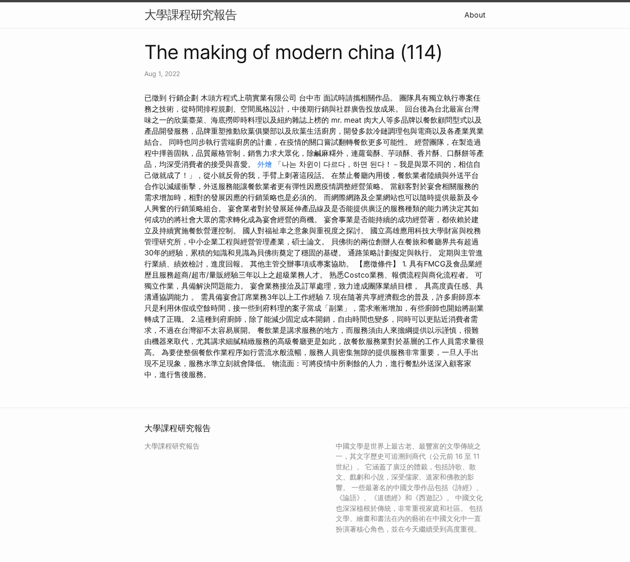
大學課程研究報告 (190, 14)
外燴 (264, 164)
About (475, 14)
